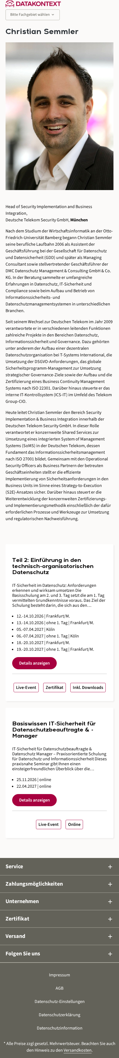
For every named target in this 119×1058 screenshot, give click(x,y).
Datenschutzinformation (59, 1028)
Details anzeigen (34, 663)
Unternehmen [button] (59, 902)
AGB (59, 988)
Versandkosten (78, 1050)
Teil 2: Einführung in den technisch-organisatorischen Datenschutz (53, 566)
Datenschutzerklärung (59, 1015)
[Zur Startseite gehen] (33, 3)
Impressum (59, 975)
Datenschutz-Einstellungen (60, 1002)
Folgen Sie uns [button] (59, 954)
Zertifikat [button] (59, 919)
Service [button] (59, 867)
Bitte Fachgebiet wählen (32, 14)
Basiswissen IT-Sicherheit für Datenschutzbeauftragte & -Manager (54, 730)
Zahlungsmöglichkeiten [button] (59, 884)
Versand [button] (59, 936)
